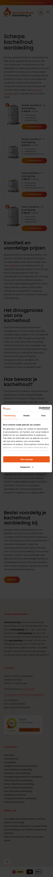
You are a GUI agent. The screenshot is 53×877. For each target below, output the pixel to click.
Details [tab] (26, 415)
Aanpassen (25, 467)
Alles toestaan (26, 459)
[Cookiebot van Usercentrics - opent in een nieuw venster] (39, 408)
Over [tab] (43, 415)
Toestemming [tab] (9, 415)
